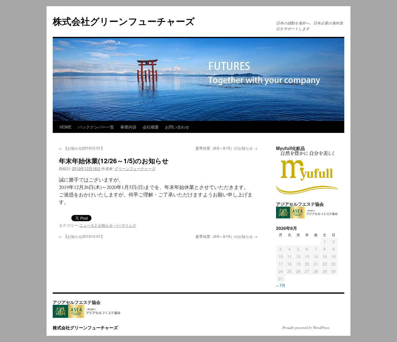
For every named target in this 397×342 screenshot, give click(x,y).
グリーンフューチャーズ (134, 168)
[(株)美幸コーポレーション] (307, 192)
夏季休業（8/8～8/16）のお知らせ (226, 148)
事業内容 (128, 127)
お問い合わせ (177, 127)
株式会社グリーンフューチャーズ (128, 21)
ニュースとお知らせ (96, 225)
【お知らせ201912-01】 (82, 148)
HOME (66, 127)
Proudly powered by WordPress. (306, 327)
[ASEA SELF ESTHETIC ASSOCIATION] (307, 216)
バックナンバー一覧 (96, 127)
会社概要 (151, 127)
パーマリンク (125, 225)
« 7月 (280, 285)
